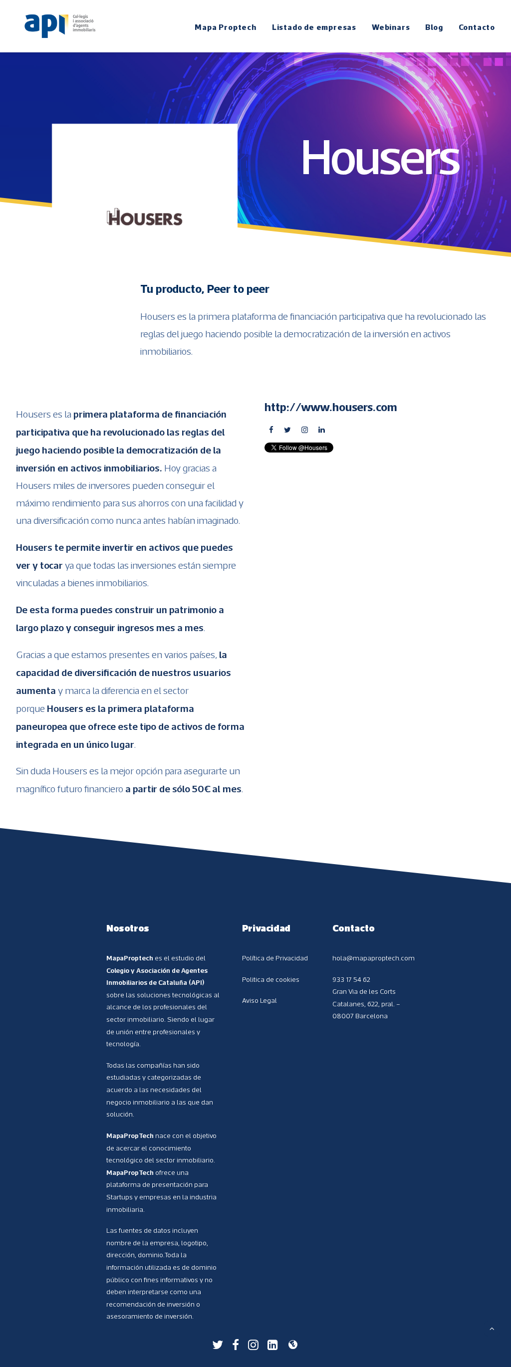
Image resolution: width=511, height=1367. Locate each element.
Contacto (477, 26)
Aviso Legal (259, 1000)
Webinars (391, 26)
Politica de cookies (270, 979)
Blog (434, 26)
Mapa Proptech (225, 26)
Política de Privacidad (275, 958)
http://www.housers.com (330, 407)
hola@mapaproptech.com (373, 958)
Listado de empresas (314, 26)
